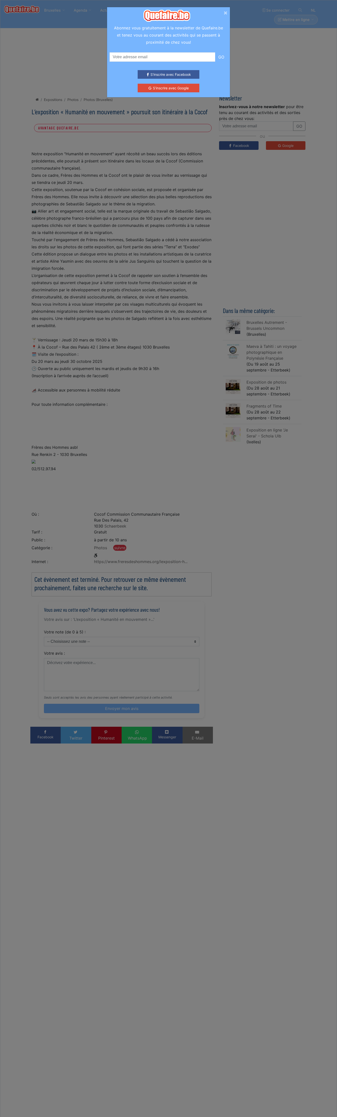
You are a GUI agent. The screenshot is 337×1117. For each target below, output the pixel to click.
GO (221, 57)
